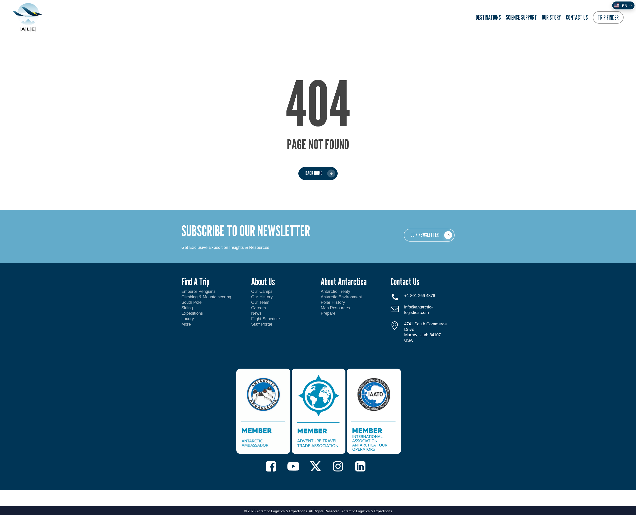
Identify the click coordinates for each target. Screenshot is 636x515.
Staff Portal (261, 324)
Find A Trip (195, 281)
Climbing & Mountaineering (206, 297)
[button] (429, 235)
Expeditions (192, 313)
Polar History (333, 302)
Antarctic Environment (341, 297)
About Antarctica (344, 281)
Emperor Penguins (198, 291)
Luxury (187, 318)
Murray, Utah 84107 (422, 335)
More (186, 324)
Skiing (187, 307)
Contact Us (405, 281)
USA (408, 340)
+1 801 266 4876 (419, 295)
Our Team (260, 302)
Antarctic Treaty (335, 291)
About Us (263, 281)
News (256, 313)
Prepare (328, 313)
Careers (258, 307)
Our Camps (262, 291)
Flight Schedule (265, 318)
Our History (262, 297)
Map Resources (335, 307)
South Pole (191, 302)
